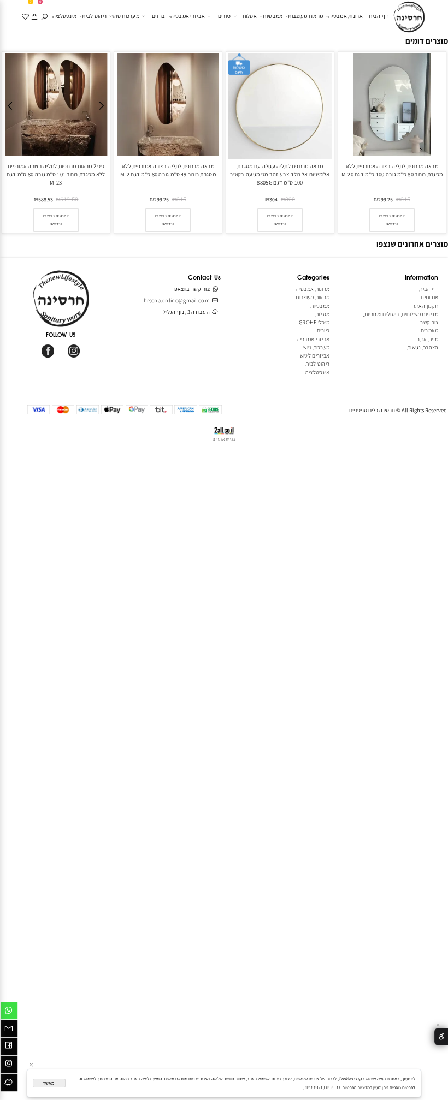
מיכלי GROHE (314, 322)
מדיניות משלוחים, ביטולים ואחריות (401, 314)
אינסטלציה (64, 16)
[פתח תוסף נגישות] (441, 1037)
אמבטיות (272, 16)
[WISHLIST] (25, 16)
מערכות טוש (125, 16)
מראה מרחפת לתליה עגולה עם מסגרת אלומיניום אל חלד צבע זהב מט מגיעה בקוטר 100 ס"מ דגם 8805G (279, 174)
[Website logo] (409, 17)
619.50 (69, 199)
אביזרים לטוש (314, 355)
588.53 (45, 199)
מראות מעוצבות (305, 16)
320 (290, 199)
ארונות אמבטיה (345, 16)
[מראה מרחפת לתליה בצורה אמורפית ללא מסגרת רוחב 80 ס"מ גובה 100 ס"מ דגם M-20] (392, 153)
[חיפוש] (44, 16)
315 (405, 199)
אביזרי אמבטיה (187, 16)
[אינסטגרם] (9, 1066)
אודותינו (429, 297)
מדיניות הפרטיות (321, 1087)
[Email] (9, 1030)
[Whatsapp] (9, 1012)
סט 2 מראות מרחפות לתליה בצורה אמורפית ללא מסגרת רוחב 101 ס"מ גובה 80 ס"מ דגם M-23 (56, 174)
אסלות (250, 16)
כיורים (224, 16)
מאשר (49, 1083)
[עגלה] (35, 16)
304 (273, 199)
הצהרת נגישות (423, 347)
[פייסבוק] (9, 1048)
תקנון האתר (425, 306)
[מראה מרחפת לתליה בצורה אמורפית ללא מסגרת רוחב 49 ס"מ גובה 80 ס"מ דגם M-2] (168, 153)
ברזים (158, 16)
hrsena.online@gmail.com (177, 300)
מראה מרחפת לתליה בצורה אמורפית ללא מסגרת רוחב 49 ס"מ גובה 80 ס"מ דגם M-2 (168, 170)
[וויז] (9, 1084)
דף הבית (378, 16)
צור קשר (429, 322)
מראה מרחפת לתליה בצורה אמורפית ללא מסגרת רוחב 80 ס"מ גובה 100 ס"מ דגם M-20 (392, 170)
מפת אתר (427, 339)
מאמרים (430, 330)
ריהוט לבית (94, 16)
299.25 (385, 199)
